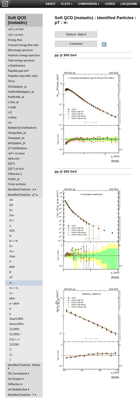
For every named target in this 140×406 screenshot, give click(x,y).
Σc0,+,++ (14, 339)
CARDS (110, 3)
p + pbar (14, 303)
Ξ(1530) (14, 344)
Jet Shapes (15, 378)
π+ (11, 293)
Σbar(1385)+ (16, 324)
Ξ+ (11, 354)
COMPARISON (87, 3)
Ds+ (11, 215)
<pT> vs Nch (16, 29)
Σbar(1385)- (16, 318)
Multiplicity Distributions (22, 127)
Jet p (11, 81)
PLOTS (65, 3)
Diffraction (14, 384)
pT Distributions (17, 148)
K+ (11, 246)
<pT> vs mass (16, 153)
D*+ (11, 220)
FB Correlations (17, 373)
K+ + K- (13, 241)
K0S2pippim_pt (17, 86)
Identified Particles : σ (21, 189)
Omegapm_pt (16, 138)
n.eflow (12, 117)
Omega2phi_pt (17, 132)
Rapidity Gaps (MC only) (23, 75)
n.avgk (12, 107)
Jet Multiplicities (17, 389)
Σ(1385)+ (14, 334)
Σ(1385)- (14, 329)
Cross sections (17, 184)
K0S (12, 230)
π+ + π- (13, 288)
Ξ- (10, 349)
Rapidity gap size (18, 70)
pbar (12, 266)
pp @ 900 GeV (66, 55)
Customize (75, 43)
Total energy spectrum (21, 60)
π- (10, 282)
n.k (9, 122)
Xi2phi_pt (13, 179)
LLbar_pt (13, 102)
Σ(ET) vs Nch (16, 168)
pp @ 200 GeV (66, 171)
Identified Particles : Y (21, 394)
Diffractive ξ (15, 173)
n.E (10, 112)
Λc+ (11, 251)
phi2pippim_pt (16, 143)
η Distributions (16, 65)
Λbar (12, 256)
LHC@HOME (129, 3)
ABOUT (50, 3)
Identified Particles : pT (22, 194)
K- (10, 235)
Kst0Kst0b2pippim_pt (21, 91)
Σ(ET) (11, 163)
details (115, 160)
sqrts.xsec (14, 158)
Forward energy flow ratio (23, 45)
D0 (11, 199)
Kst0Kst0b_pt (16, 96)
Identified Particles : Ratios (24, 365)
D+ (11, 210)
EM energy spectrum (20, 50)
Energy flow (15, 39)
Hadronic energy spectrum (24, 55)
